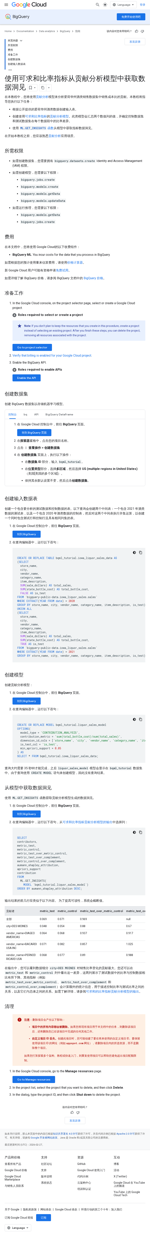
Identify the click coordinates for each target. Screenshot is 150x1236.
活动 (116, 1170)
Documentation (25, 31)
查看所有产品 (13, 1163)
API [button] (36, 414)
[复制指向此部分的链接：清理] (18, 1006)
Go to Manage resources (33, 1079)
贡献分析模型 (59, 116)
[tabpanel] (75, 452)
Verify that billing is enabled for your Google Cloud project (51, 355)
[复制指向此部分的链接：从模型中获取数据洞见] (55, 788)
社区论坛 (46, 1163)
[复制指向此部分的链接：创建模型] (27, 675)
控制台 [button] (12, 414)
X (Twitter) (120, 1176)
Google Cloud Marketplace (13, 1178)
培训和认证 (84, 1188)
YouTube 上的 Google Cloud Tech (127, 1193)
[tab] (12, 414)
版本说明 (46, 1176)
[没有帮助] (142, 31)
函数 (37, 128)
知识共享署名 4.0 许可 (65, 1133)
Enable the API (26, 378)
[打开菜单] (6, 4)
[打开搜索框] (97, 4)
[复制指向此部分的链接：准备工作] (27, 293)
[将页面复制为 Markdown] (42, 87)
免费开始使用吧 (131, 17)
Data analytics (47, 31)
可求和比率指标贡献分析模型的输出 (87, 822)
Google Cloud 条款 (66, 1209)
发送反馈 (134, 41)
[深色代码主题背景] (134, 552)
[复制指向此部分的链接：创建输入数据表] (41, 499)
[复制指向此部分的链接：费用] (18, 237)
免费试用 (62, 270)
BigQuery (20, 16)
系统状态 (46, 1182)
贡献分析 (42, 97)
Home (8, 31)
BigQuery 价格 (93, 278)
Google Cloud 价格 (16, 1170)
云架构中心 (84, 1182)
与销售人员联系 (14, 1185)
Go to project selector (32, 347)
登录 (142, 4)
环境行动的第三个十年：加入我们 (101, 1209)
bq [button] (25, 414)
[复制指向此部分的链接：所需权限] (27, 151)
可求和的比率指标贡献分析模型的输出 (112, 991)
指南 (77, 31)
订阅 (43, 1217)
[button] (78, 315)
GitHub (81, 1163)
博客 (116, 1163)
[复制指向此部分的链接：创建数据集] (32, 394)
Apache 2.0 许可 (125, 1133)
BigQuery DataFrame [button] (59, 414)
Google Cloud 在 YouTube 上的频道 (129, 1184)
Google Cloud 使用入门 (91, 1170)
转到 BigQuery (26, 534)
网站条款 (45, 1209)
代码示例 (82, 1176)
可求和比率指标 (36, 116)
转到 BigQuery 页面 (34, 432)
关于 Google (12, 1209)
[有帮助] (136, 31)
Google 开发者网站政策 (44, 1137)
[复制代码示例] (141, 552)
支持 (43, 1170)
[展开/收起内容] (21, 40)
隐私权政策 (30, 1209)
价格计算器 (75, 262)
